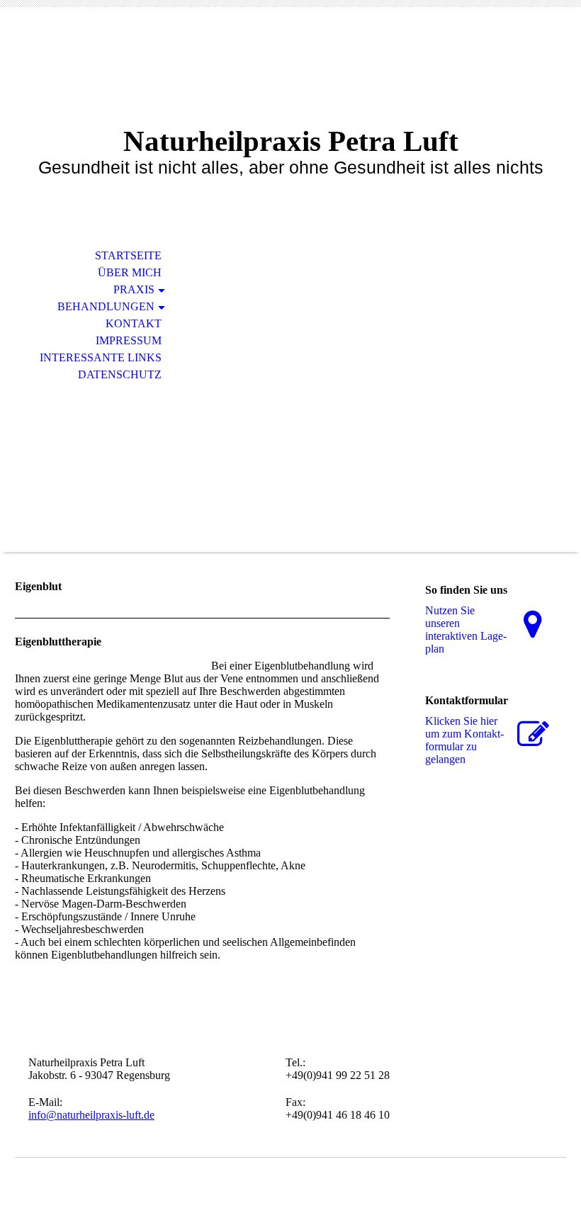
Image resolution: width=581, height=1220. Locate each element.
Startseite (128, 255)
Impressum (129, 340)
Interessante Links (101, 357)
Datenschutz (120, 374)
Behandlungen (105, 306)
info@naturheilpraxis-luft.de (91, 1115)
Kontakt (134, 323)
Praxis (133, 289)
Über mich (130, 272)
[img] (290, 392)
